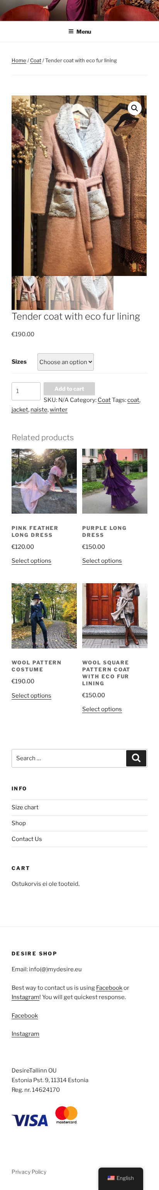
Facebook (109, 987)
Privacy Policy (29, 1171)
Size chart (25, 807)
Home (19, 60)
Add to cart (69, 388)
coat (133, 400)
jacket (20, 409)
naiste (38, 409)
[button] (135, 108)
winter (59, 409)
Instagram (25, 997)
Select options (31, 560)
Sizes (19, 361)
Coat (35, 60)
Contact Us (27, 839)
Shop (19, 823)
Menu (83, 31)
